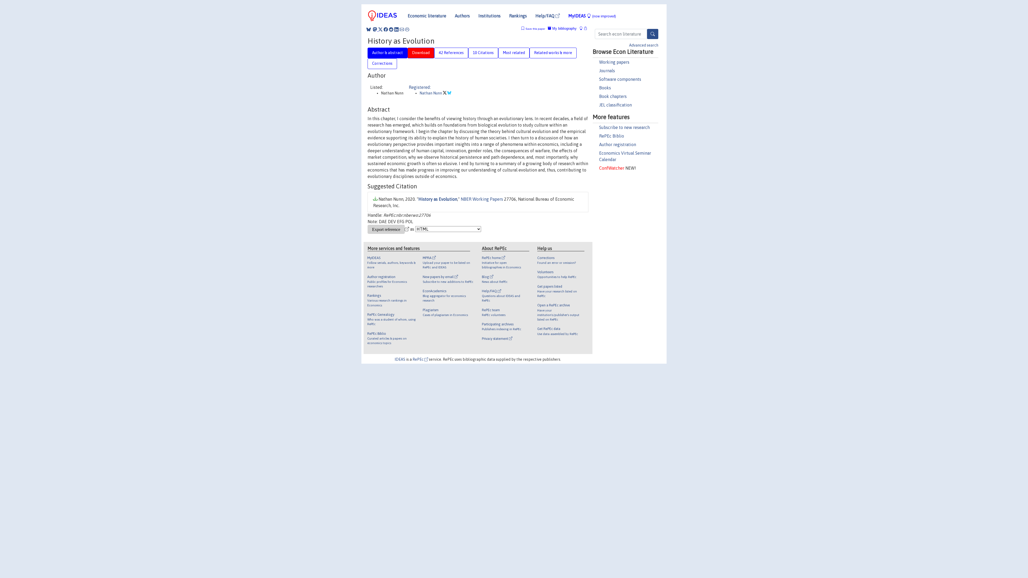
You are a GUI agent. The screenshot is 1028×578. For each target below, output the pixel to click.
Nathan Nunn (431, 93)
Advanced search (643, 45)
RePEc (418, 359)
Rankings (518, 15)
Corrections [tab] (382, 63)
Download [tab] (421, 53)
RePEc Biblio (611, 136)
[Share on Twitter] (380, 29)
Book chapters (613, 96)
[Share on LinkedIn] (396, 29)
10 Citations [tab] (483, 53)
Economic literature (427, 15)
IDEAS (400, 359)
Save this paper (535, 28)
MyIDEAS (592, 15)
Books (605, 87)
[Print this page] (407, 29)
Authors (462, 15)
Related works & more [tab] (553, 53)
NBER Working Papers (482, 199)
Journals (607, 70)
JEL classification (615, 104)
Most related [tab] (514, 53)
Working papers (614, 62)
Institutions (489, 15)
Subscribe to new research (624, 127)
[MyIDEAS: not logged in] (582, 28)
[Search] (652, 34)
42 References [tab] (451, 53)
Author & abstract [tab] (387, 53)
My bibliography (564, 28)
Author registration (617, 144)
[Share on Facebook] (386, 29)
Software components (620, 79)
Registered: (420, 87)
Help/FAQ (545, 15)
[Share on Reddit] (391, 29)
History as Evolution (437, 199)
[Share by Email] (402, 29)
